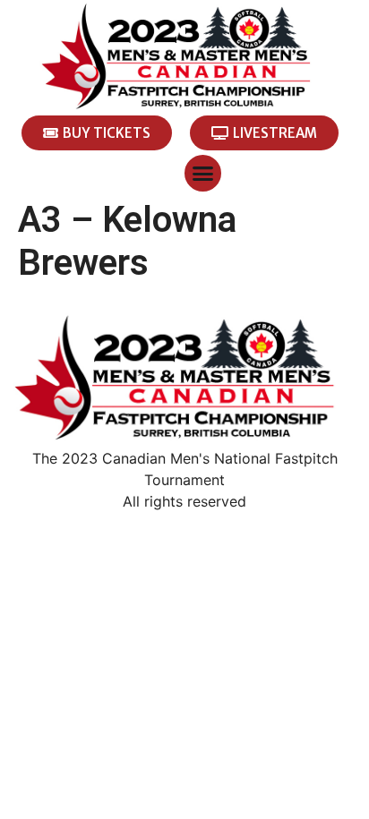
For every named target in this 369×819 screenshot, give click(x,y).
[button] (202, 173)
